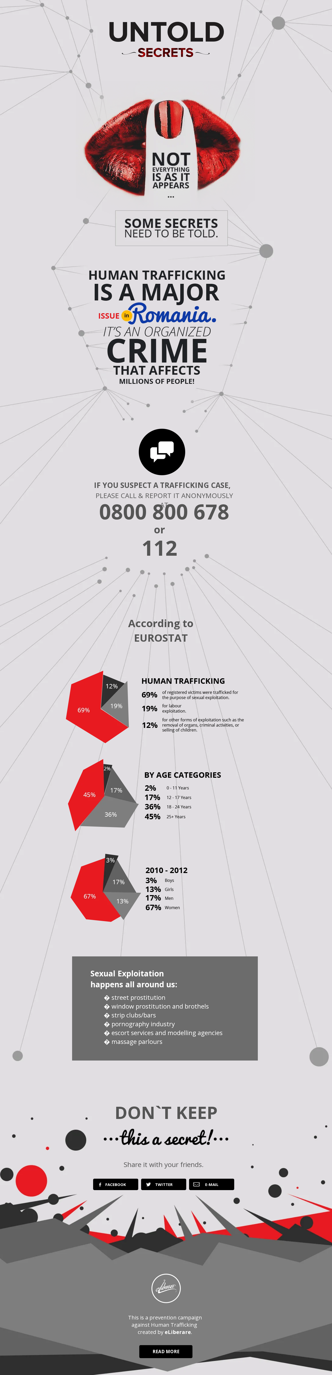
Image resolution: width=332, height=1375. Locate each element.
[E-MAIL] (211, 1189)
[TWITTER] (163, 1189)
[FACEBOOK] (115, 1189)
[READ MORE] (165, 1357)
